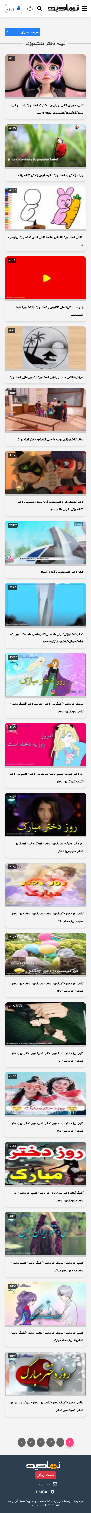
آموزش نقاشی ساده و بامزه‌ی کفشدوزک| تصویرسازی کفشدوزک (46, 377)
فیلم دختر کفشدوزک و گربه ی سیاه (62, 572)
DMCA (41, 1492)
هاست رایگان (45, 1475)
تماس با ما (41, 1484)
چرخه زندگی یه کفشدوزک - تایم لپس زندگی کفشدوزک (50, 175)
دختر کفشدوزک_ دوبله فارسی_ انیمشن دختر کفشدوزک (50, 439)
